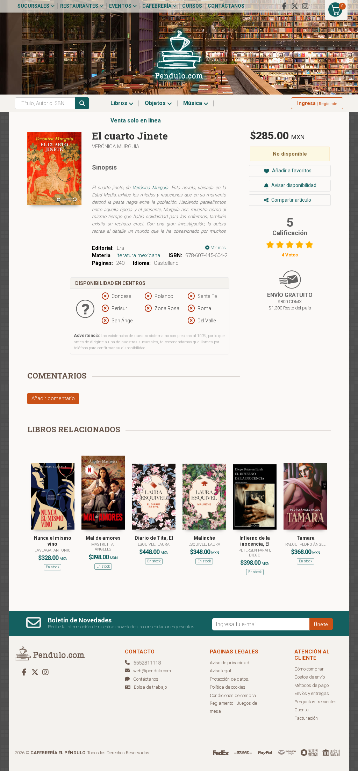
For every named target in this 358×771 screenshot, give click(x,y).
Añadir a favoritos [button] (291, 170)
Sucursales (33, 6)
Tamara (305, 538)
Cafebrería (157, 6)
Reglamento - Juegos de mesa (233, 707)
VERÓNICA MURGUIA (115, 146)
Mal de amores (103, 538)
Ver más (218, 247)
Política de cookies (227, 687)
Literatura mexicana (137, 255)
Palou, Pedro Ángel (305, 544)
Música (193, 103)
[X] (294, 6)
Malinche (204, 538)
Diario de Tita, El (154, 538)
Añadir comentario (53, 398)
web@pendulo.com (152, 670)
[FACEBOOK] (284, 6)
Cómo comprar (309, 669)
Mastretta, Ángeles (103, 547)
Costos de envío (309, 677)
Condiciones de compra (233, 695)
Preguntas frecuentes (315, 701)
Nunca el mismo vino (52, 541)
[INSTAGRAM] (305, 6)
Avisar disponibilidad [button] (293, 185)
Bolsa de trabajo (150, 687)
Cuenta (301, 709)
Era (120, 248)
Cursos (192, 6)
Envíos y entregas (311, 693)
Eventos (121, 6)
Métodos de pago (311, 685)
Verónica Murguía (150, 187)
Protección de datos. (229, 679)
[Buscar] (82, 103)
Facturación (306, 718)
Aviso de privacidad (229, 662)
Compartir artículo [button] (290, 200)
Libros (119, 103)
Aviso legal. (221, 670)
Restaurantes (79, 6)
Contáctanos (226, 6)
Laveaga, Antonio (53, 550)
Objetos (156, 103)
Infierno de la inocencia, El (254, 541)
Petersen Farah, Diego (254, 552)
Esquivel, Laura (154, 544)
